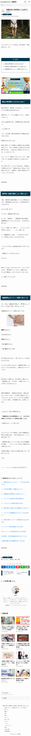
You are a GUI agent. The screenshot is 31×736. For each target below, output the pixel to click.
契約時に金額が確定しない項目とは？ (16, 66)
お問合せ (24, 707)
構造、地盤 (17, 559)
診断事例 (15, 705)
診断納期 (10, 705)
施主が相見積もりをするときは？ (14, 64)
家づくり (9, 14)
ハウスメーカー (8, 725)
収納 (5, 715)
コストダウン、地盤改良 (8, 559)
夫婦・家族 (7, 729)
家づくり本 (26, 705)
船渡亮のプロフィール (17, 707)
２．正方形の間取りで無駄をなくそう (12, 489)
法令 (5, 713)
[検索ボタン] (25, 2)
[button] (3, 567)
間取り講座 (20, 705)
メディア (6, 723)
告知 (5, 727)
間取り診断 (5, 705)
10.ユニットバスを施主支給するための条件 (13, 531)
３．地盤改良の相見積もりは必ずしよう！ (13, 494)
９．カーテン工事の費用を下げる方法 (12, 526)
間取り (6, 711)
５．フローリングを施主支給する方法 (12, 503)
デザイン (6, 721)
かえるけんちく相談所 (9, 2)
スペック (4, 14)
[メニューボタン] (29, 2)
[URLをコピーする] (27, 567)
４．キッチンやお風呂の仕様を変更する (16, 467)
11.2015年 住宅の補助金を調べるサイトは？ (14, 536)
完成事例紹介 (7, 731)
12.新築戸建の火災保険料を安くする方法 (13, 541)
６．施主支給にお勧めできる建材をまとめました (16, 508)
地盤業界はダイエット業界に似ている (16, 69)
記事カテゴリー (8, 707)
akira (15, 595)
